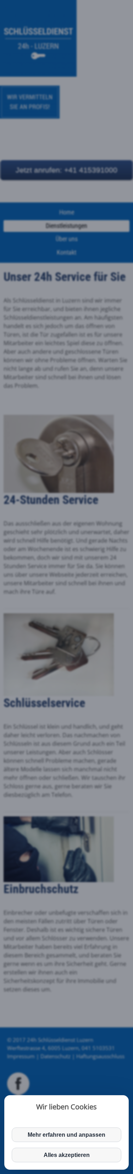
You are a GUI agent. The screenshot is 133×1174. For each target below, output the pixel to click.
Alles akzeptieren (67, 1155)
